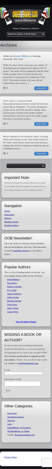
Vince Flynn (12, 305)
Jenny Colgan (12, 308)
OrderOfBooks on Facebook (19, 428)
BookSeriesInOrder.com (25, 435)
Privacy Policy (10, 457)
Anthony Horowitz (14, 287)
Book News (12, 413)
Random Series (11, 222)
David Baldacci (13, 279)
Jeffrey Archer (13, 297)
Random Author (11, 225)
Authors (35, 28)
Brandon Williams (21, 56)
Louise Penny (12, 312)
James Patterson (14, 294)
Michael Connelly (14, 301)
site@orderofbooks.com (28, 363)
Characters (25, 28)
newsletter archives (21, 251)
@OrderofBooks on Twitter (18, 431)
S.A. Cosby (12, 290)
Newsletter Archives (15, 417)
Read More (41, 88)
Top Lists (11, 421)
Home (15, 28)
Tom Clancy (12, 283)
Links (9, 424)
